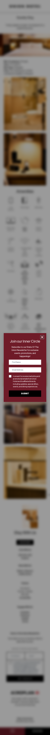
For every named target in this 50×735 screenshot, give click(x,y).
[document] (25, 367)
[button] (42, 337)
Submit (25, 393)
